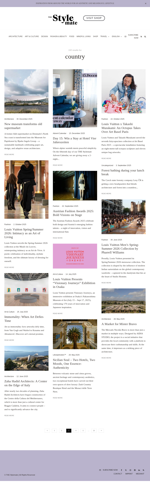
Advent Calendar (59, 133)
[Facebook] (121, 470)
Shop (95, 36)
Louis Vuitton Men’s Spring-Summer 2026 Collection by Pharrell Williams (120, 248)
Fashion (7, 224)
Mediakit (140, 474)
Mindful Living (84, 36)
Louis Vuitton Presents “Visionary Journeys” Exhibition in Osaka (74, 283)
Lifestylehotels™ (59, 355)
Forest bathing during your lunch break (123, 172)
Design (44, 36)
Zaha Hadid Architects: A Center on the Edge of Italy (25, 383)
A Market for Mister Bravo (119, 324)
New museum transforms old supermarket (23, 126)
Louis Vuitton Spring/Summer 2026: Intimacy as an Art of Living (23, 233)
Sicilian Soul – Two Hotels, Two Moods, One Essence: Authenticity (74, 363)
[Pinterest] (135, 470)
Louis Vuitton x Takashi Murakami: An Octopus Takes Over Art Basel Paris (121, 128)
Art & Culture (32, 36)
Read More (9, 154)
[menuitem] (117, 36)
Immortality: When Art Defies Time (24, 318)
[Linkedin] (139, 470)
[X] (125, 470)
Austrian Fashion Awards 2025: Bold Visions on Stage (73, 213)
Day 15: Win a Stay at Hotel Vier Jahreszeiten (74, 140)
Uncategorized (107, 165)
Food (71, 36)
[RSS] (141, 36)
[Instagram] (130, 470)
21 (94, 430)
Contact (118, 474)
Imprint (129, 474)
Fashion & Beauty (58, 36)
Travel (103, 36)
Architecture (16, 36)
